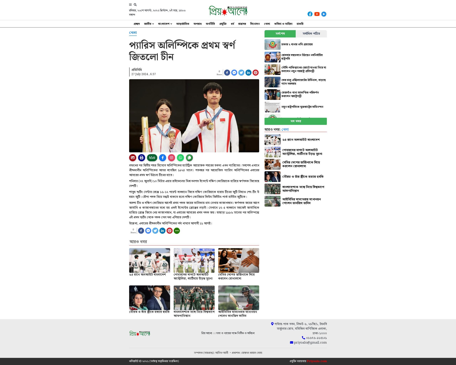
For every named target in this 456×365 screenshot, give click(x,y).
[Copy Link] (189, 157)
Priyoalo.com (317, 361)
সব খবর (296, 121)
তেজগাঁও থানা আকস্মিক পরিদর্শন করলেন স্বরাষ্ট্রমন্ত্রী (300, 94)
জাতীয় (147, 24)
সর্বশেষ (280, 33)
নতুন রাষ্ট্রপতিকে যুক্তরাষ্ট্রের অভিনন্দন (302, 107)
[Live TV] (324, 14)
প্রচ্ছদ (137, 24)
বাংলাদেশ (163, 24)
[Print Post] (132, 157)
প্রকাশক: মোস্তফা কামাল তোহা (247, 353)
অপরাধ (198, 24)
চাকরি (300, 24)
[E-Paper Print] (141, 157)
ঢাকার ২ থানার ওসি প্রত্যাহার (297, 44)
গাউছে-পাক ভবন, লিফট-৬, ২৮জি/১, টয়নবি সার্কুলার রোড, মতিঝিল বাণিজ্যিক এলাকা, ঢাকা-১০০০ (300, 329)
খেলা (267, 24)
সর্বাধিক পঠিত (311, 33)
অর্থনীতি (210, 24)
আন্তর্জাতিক (182, 24)
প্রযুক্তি (223, 24)
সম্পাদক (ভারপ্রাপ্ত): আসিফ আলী (211, 353)
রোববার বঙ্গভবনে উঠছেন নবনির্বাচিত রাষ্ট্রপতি (302, 57)
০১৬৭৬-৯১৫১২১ (316, 338)
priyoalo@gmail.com (310, 342)
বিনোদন (255, 24)
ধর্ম (232, 24)
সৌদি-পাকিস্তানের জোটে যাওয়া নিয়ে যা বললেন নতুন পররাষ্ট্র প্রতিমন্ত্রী (303, 69)
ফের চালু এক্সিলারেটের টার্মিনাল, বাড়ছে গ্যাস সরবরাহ (303, 82)
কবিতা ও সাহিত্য (283, 24)
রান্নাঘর (242, 24)
